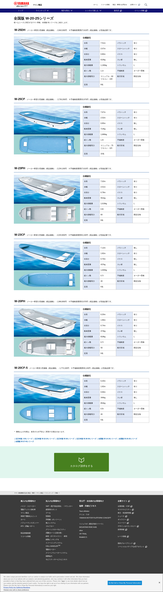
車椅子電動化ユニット (29, 516)
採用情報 (121, 529)
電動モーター (51, 549)
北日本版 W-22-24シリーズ (45, 439)
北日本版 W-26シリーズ (65, 439)
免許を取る (65, 10)
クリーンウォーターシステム (56, 553)
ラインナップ (41, 10)
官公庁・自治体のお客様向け (91, 501)
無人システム (51, 523)
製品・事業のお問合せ (120, 4)
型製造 (48, 516)
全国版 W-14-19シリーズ (107, 439)
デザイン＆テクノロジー (127, 526)
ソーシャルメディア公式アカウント (131, 546)
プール (48, 513)
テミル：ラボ (84, 514)
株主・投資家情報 (124, 513)
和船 (56, 493)
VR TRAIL (83, 534)
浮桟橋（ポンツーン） (54, 519)
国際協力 (49, 556)
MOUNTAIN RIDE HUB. (88, 527)
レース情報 (122, 536)
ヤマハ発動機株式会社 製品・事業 (24, 493)
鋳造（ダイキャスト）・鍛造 (56, 536)
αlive (81, 530)
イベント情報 (139, 10)
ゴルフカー (50, 526)
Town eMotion (84, 511)
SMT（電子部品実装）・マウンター (59, 506)
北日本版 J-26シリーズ (24, 439)
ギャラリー (122, 519)
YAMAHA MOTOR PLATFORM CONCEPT (95, 518)
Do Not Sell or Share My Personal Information (125, 583)
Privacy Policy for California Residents (17, 587)
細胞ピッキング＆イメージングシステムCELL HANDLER (54, 542)
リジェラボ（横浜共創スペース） (91, 524)
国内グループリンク (125, 543)
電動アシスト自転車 (28, 509)
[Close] (159, 582)
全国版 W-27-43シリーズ (25, 441)
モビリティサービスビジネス (56, 559)
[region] (81, 582)
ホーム (95, 4)
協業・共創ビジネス (87, 506)
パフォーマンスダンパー (30, 523)
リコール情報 (105, 4)
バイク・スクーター (28, 506)
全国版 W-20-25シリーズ (128, 439)
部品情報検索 (26, 533)
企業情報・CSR (124, 506)
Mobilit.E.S (83, 537)
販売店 (116, 10)
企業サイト (133, 4)
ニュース (121, 516)
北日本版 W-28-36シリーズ (86, 439)
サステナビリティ (124, 509)
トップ (20, 10)
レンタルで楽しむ (92, 10)
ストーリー (122, 523)
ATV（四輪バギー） (28, 526)
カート (23, 519)
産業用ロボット (51, 509)
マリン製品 (40, 493)
